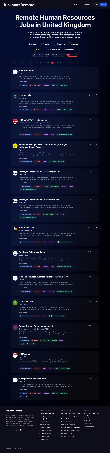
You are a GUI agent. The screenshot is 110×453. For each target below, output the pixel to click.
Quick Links (86, 4)
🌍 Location (61, 44)
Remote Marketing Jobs (68, 424)
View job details (23, 81)
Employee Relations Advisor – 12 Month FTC (39, 172)
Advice (74, 4)
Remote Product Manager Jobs (70, 416)
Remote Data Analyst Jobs (68, 422)
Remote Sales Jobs (66, 433)
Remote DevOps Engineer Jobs (70, 430)
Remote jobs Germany (45, 430)
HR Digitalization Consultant (32, 378)
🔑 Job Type (40, 49)
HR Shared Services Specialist (33, 120)
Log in (96, 4)
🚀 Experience (55, 49)
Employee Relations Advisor (32, 252)
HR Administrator (27, 227)
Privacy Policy (88, 423)
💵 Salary (74, 44)
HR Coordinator (26, 70)
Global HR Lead (26, 301)
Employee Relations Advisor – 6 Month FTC (39, 199)
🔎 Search (46, 44)
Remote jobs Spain (44, 436)
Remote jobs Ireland (44, 427)
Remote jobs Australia (45, 416)
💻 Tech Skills (69, 49)
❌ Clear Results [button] (72, 55)
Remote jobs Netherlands (46, 433)
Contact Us (87, 421)
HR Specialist (25, 95)
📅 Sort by (32, 44)
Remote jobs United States (46, 413)
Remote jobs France (44, 424)
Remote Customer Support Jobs (70, 427)
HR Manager (25, 354)
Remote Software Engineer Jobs (70, 413)
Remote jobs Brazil (44, 419)
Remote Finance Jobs (67, 436)
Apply (91, 78)
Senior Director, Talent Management (36, 326)
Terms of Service (89, 426)
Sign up (103, 4)
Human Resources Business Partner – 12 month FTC (43, 277)
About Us (86, 418)
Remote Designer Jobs (67, 419)
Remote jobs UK (43, 439)
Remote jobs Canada (44, 422)
